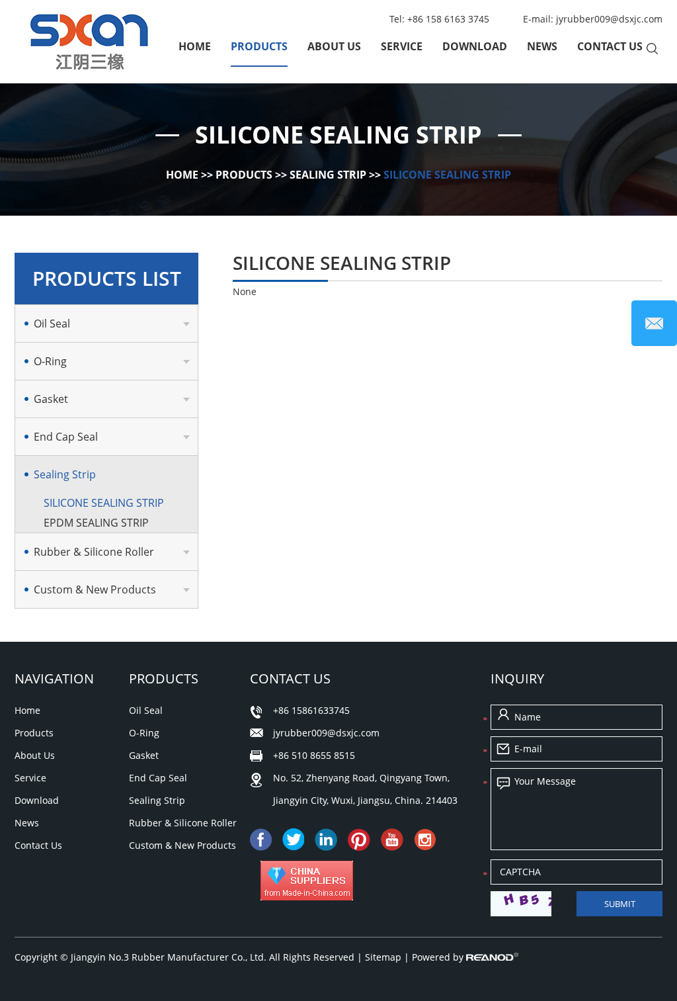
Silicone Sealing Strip (447, 174)
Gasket (51, 399)
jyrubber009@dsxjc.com (609, 19)
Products (259, 46)
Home (195, 46)
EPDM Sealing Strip (96, 522)
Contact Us (610, 46)
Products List (106, 278)
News (542, 46)
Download (474, 46)
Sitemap (384, 957)
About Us (334, 46)
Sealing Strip (328, 174)
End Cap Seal (66, 436)
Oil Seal (52, 323)
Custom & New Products (95, 589)
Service (401, 46)
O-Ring (50, 361)
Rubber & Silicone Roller (94, 551)
